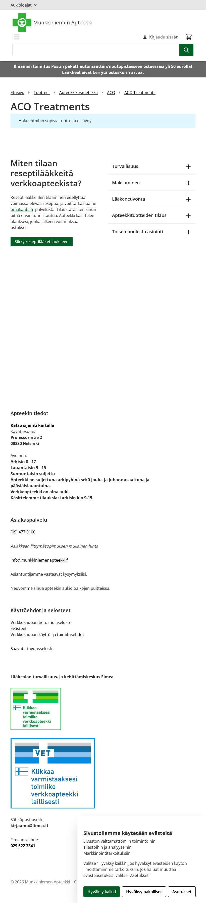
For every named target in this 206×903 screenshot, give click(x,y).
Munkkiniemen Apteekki (63, 22)
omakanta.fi (22, 209)
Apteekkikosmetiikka (78, 92)
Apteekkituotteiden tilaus (139, 215)
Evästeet (19, 628)
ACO (111, 92)
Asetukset (181, 891)
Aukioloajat (21, 5)
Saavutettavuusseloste (32, 648)
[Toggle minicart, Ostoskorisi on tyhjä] (188, 36)
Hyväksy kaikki (101, 891)
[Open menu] (17, 37)
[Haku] (186, 50)
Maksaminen (126, 182)
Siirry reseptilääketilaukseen (42, 241)
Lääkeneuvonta (128, 199)
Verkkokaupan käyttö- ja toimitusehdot (47, 634)
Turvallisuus (125, 166)
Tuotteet (42, 92)
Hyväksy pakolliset (144, 891)
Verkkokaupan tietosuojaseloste (41, 622)
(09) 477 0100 (23, 532)
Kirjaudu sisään (163, 37)
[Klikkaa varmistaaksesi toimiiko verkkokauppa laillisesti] (103, 709)
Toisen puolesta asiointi (137, 232)
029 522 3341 (23, 845)
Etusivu (17, 92)
